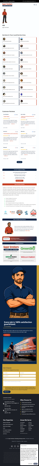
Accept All (35, 463)
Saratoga (4, 462)
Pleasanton (12, 460)
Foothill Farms (10, 455)
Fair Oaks (30, 428)
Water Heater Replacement (8, 424)
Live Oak (15, 456)
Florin (4, 455)
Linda (13, 456)
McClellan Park (8, 457)
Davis (10, 454)
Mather (5, 457)
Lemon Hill (7, 456)
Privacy (16, 448)
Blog (13, 448)
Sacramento (22, 422)
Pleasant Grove (8, 460)
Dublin (12, 454)
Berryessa (13, 453)
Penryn (4, 460)
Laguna (5, 456)
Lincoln (29, 427)
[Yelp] (18, 446)
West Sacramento (18, 462)
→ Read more (26, 154)
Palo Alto (21, 424)
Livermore (18, 456)
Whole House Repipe (7, 426)
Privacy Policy (25, 389)
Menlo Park (12, 457)
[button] (36, 4)
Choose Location (12, 1)
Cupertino (7, 454)
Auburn (10, 453)
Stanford (7, 462)
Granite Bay (22, 428)
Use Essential (30, 463)
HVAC (4, 428)
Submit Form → (6, 391)
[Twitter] (12, 446)
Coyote (5, 454)
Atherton (7, 453)
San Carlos (17, 461)
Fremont (14, 455)
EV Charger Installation (7, 430)
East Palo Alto (16, 454)
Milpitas (15, 457)
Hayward (22, 431)
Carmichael (22, 430)
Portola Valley (16, 460)
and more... (5, 433)
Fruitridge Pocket (17, 455)
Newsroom (10, 448)
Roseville (30, 424)
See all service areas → (24, 433)
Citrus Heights (31, 425)
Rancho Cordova (23, 425)
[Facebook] (15, 446)
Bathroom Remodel (6, 422)
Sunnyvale (10, 462)
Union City (13, 462)
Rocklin (21, 427)
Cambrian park (17, 453)
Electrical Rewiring (6, 431)
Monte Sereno (19, 457)
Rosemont (7, 461)
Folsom (29, 430)
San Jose (29, 422)
